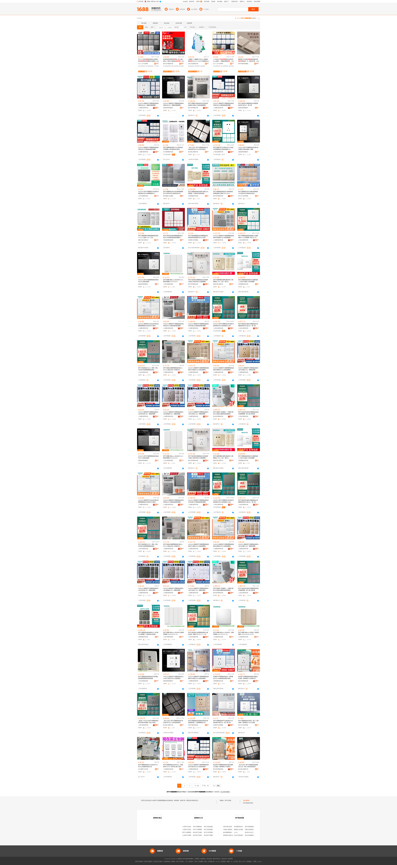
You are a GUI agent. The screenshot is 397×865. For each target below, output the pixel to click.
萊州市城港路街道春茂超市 (252, 835)
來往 (240, 861)
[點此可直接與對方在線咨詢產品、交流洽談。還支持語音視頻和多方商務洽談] (158, 116)
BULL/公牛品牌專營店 (143, 63)
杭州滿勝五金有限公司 (143, 769)
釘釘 (243, 861)
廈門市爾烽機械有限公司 (252, 826)
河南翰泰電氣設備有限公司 (169, 240)
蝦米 (205, 861)
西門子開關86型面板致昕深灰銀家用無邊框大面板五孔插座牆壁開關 (198, 104)
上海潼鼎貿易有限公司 (219, 637)
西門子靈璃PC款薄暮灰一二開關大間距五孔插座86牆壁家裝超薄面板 (223, 413)
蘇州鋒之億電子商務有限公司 (194, 152)
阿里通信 (223, 861)
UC (232, 861)
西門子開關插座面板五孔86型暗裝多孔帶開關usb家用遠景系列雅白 (173, 148)
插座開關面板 (217, 66)
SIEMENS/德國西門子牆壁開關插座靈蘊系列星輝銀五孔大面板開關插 (223, 236)
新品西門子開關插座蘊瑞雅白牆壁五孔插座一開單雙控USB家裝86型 (248, 677)
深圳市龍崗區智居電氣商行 (194, 725)
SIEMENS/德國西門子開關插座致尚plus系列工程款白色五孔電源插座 (173, 677)
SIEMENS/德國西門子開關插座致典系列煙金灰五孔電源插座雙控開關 (173, 325)
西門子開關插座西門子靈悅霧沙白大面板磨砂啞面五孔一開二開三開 (223, 721)
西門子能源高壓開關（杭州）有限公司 (214, 826)
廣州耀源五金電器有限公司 (169, 196)
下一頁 (196, 786)
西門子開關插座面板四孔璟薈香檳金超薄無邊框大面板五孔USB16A (223, 192)
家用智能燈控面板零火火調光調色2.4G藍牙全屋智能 (173, 60)
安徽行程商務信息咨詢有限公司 (253, 829)
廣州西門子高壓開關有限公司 (201, 832)
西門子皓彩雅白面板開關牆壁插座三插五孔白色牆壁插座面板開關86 (173, 236)
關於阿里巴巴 (216, 859)
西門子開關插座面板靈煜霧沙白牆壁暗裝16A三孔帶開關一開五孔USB (248, 236)
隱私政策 (209, 859)
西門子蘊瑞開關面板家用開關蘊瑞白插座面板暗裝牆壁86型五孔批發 (198, 236)
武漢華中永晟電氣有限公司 (194, 240)
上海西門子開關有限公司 (189, 835)
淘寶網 (173, 861)
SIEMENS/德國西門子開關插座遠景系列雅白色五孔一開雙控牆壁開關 (148, 104)
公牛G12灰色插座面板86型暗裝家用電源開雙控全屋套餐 (148, 60)
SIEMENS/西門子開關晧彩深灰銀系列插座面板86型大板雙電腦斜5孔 (148, 192)
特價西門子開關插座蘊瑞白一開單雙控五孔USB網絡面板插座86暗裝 (223, 677)
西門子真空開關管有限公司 (211, 832)
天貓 (177, 861)
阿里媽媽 (200, 861)
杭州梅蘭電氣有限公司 (169, 152)
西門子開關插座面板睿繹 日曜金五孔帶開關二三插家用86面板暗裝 (198, 192)
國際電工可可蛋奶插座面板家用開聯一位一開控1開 (248, 60)
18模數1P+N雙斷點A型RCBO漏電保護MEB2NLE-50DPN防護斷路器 (198, 60)
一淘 (186, 861)
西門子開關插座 (197, 826)
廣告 (157, 61)
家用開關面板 (224, 66)
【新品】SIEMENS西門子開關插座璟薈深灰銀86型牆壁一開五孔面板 (148, 721)
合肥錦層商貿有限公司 (194, 196)
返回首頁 (216, 792)
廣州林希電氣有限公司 (194, 108)
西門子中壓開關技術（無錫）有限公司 (203, 829)
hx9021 (236, 832)
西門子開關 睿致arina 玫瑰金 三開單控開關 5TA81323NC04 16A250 (248, 633)
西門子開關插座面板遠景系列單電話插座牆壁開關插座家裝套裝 (148, 677)
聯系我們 (224, 859)
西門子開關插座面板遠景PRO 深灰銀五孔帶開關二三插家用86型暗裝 (148, 633)
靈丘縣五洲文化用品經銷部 (252, 832)
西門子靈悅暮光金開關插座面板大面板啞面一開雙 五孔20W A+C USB (198, 633)
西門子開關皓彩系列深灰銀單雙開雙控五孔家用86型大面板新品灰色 (173, 192)
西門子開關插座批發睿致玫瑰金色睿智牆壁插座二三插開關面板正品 (198, 721)
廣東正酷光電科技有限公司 (143, 240)
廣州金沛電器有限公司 (169, 63)
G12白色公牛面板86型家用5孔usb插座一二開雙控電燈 (223, 60)
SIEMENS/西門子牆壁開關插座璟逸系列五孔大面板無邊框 (148, 280)
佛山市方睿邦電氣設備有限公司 (244, 196)
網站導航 (230, 859)
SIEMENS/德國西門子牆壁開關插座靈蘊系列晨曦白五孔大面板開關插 (223, 369)
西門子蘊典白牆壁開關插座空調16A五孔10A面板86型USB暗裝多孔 (173, 369)
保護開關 (202, 66)
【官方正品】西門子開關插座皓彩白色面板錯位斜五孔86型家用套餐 (198, 148)
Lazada (259, 861)
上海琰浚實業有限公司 (219, 152)
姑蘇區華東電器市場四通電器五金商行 (169, 108)
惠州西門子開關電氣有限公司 (212, 835)
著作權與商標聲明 (188, 859)
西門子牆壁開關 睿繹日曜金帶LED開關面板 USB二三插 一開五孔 (223, 280)
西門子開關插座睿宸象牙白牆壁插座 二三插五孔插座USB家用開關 (248, 280)
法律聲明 (196, 859)
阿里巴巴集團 (139, 861)
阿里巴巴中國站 (158, 861)
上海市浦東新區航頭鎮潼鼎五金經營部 (143, 196)
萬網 (228, 861)
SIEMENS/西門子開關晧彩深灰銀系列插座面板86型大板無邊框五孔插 (223, 325)
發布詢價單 (246, 800)
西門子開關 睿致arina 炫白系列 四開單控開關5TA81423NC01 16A (173, 633)
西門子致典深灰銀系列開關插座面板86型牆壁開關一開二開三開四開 (248, 413)
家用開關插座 (149, 66)
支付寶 (235, 861)
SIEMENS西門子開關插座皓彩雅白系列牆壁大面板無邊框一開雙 (248, 148)
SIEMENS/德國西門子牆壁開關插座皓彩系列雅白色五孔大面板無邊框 (198, 765)
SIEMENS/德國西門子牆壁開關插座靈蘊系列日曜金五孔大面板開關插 (198, 369)
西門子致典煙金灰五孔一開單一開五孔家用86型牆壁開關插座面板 (148, 369)
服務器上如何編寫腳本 (240, 829)
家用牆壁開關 (167, 66)
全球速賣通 (167, 861)
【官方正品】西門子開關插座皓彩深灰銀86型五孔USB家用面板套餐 (173, 721)
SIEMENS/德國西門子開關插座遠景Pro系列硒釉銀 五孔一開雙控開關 (173, 413)
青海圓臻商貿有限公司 (240, 826)
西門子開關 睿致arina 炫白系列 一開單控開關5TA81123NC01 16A (223, 633)
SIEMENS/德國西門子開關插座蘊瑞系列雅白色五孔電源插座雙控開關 (148, 148)
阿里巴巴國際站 (148, 861)
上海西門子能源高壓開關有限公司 (191, 826)
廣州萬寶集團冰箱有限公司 (230, 832)
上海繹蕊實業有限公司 (143, 108)
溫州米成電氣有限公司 (194, 63)
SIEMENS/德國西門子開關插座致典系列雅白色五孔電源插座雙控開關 (223, 104)
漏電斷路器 (191, 66)
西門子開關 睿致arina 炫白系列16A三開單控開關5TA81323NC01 (173, 280)
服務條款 (203, 859)
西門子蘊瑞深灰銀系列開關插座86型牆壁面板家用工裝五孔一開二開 (248, 325)
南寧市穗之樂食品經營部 (230, 826)
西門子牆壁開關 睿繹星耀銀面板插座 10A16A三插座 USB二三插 (148, 236)
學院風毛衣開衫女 (228, 835)
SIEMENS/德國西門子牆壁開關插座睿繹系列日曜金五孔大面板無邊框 (198, 677)
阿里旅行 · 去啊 (192, 861)
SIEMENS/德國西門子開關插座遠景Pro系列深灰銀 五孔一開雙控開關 (148, 413)
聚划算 (182, 861)
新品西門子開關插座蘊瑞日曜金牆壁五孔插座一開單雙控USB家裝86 (223, 765)
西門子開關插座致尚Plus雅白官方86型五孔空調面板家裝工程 (148, 765)
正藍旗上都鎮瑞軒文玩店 (230, 829)
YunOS (217, 861)
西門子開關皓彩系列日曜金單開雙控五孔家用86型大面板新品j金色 (248, 192)
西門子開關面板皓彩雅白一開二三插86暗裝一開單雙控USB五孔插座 (248, 721)
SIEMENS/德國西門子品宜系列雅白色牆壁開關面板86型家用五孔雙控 (148, 325)
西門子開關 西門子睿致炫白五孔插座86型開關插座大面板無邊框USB (223, 148)
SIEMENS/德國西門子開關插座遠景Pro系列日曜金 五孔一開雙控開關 (248, 369)
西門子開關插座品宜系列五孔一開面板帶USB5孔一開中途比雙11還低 (173, 765)
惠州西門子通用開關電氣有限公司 (202, 835)
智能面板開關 (174, 66)
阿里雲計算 (211, 861)
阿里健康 (248, 861)
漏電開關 (197, 66)
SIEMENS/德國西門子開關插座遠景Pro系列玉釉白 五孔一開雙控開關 (198, 413)
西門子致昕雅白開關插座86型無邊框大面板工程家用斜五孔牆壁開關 (198, 280)
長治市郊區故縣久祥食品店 (241, 835)
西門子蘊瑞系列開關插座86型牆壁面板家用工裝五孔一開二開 (248, 104)
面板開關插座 (142, 66)
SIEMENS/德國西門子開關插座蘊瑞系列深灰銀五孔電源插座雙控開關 (198, 325)
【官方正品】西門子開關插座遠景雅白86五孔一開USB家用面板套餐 (248, 765)
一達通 (254, 861)
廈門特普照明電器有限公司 (244, 63)
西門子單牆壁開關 (230, 800)
